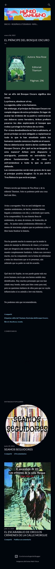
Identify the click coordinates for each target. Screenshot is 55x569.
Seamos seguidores (18, 449)
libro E (6, 322)
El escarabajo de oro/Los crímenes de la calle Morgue (25, 533)
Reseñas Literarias (21, 24)
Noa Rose (13, 322)
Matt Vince (35, 561)
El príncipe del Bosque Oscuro (37, 318)
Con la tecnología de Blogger (29, 556)
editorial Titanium (18, 318)
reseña (20, 322)
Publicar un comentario (22, 540)
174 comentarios (20, 454)
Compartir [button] (8, 314)
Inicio (7, 24)
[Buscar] (49, 4)
